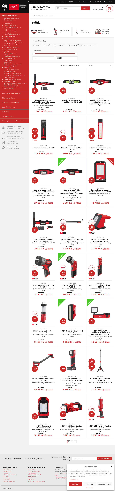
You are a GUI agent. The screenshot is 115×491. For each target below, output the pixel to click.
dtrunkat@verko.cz (39, 9)
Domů (33, 16)
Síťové (5, 112)
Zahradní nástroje (11, 85)
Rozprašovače (9, 58)
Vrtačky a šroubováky (12, 79)
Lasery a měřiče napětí (12, 40)
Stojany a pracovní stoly (12, 64)
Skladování (7, 116)
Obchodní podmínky (60, 2)
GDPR (71, 2)
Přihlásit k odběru (104, 458)
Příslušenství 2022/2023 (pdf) (65, 479)
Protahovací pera (10, 53)
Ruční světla (10, 71)
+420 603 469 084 (40, 7)
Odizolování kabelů (11, 49)
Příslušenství (8, 98)
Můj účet (110, 2)
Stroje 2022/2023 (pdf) (63, 477)
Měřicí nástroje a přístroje (13, 42)
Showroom (42, 2)
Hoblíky (7, 33)
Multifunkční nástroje (12, 44)
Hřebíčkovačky (10, 36)
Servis (49, 2)
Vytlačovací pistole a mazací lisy (15, 83)
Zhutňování (9, 88)
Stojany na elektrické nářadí (13, 121)
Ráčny (7, 54)
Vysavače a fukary (11, 81)
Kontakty (77, 2)
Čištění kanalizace (11, 25)
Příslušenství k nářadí (11, 93)
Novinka (60, 45)
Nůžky (7, 45)
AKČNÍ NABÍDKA (95, 2)
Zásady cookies (89, 487)
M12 (37, 45)
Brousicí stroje (10, 20)
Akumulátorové (9, 15)
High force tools (10, 31)
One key (74, 45)
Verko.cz (85, 2)
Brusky (7, 22)
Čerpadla (8, 23)
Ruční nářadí (8, 107)
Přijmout (75, 484)
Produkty (38, 16)
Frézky (7, 29)
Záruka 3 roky (89, 45)
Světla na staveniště (13, 73)
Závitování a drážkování (12, 87)
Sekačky (7, 62)
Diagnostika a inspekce (12, 27)
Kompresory (9, 38)
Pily (6, 51)
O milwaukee (32, 2)
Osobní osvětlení (12, 69)
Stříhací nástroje (10, 66)
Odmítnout (89, 484)
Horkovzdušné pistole (12, 34)
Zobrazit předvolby (104, 484)
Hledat (85, 8)
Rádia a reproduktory (12, 56)
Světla (7, 67)
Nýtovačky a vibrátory (12, 47)
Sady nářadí (9, 60)
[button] (111, 466)
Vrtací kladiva (9, 77)
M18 (47, 45)
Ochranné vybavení (10, 102)
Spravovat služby (74, 479)
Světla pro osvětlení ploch (15, 75)
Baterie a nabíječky (11, 18)
